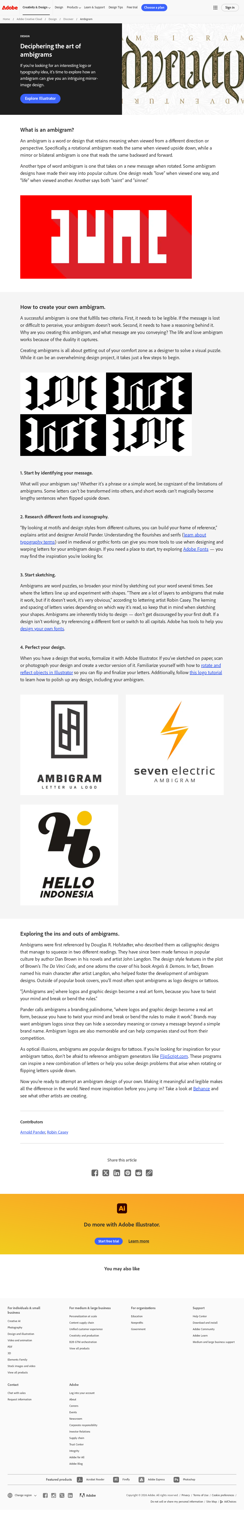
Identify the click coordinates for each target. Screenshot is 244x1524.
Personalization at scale (83, 1316)
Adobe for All (76, 1457)
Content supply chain (81, 1322)
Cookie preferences (223, 1495)
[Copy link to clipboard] (149, 1173)
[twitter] (62, 1495)
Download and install (205, 1322)
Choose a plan (154, 7)
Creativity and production (84, 1335)
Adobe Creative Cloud (29, 19)
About (72, 1399)
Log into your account (82, 1393)
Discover (68, 19)
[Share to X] (105, 1173)
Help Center (200, 1316)
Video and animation (20, 1340)
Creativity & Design (35, 7)
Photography (15, 1327)
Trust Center (76, 1444)
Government (138, 1329)
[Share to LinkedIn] (116, 1173)
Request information (19, 1399)
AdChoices (230, 1501)
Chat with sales (17, 1393)
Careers (73, 1406)
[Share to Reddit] (138, 1173)
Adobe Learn (200, 1335)
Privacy (186, 1495)
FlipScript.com (174, 1056)
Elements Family (17, 1359)
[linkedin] (70, 1495)
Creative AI (14, 1321)
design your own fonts (42, 628)
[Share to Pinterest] (127, 1173)
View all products (18, 1372)
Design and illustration (21, 1334)
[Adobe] (10, 7)
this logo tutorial (206, 672)
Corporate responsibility (83, 1425)
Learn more (138, 1241)
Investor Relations (79, 1431)
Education (136, 1316)
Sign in (230, 7)
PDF (10, 1346)
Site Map (211, 1501)
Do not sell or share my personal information (177, 1501)
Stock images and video (21, 1366)
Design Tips (116, 7)
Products (72, 7)
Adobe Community (204, 1329)
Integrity (74, 1451)
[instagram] (53, 1495)
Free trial (132, 7)
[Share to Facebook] (95, 1173)
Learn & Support (94, 7)
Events (73, 1412)
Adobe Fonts (195, 549)
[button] (215, 7)
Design (59, 7)
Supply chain (76, 1438)
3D (9, 1353)
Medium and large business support (214, 1342)
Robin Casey (57, 1132)
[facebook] (45, 1495)
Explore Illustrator (40, 98)
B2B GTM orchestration (83, 1342)
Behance (201, 1088)
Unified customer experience (86, 1329)
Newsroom (75, 1418)
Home (6, 19)
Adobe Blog (76, 1463)
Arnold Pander (32, 1132)
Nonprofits (137, 1322)
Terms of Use (200, 1495)
